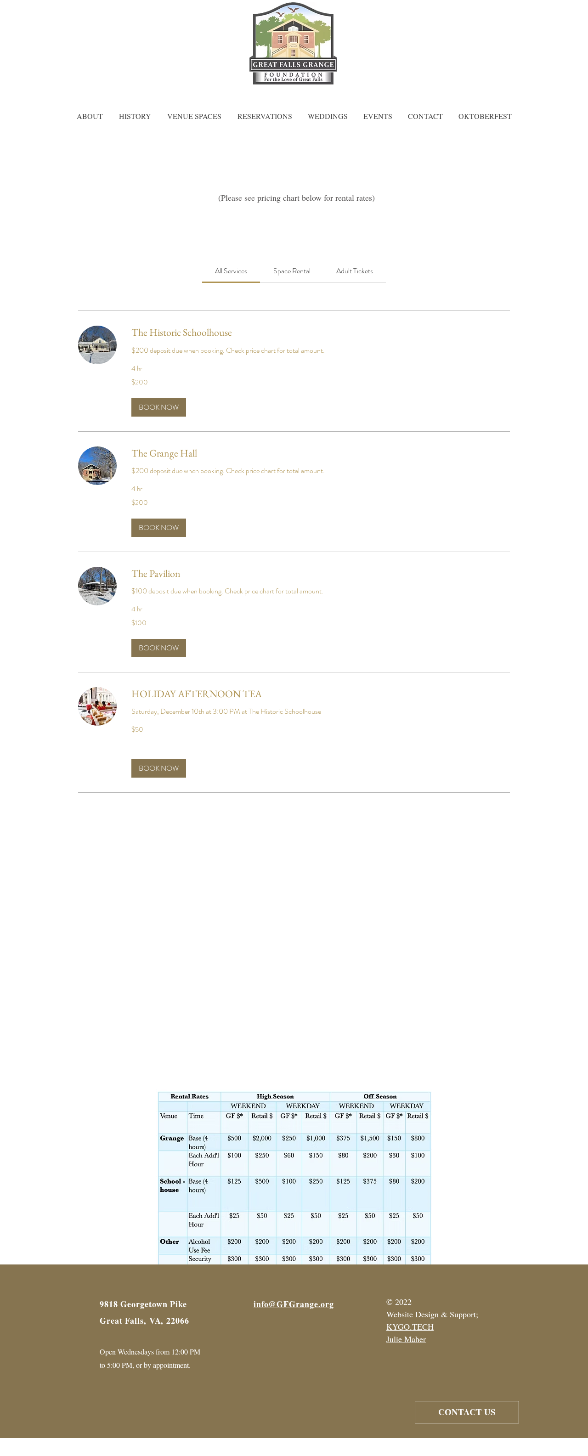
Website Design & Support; (432, 1314)
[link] (231, 270)
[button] (158, 407)
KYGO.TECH (410, 1326)
